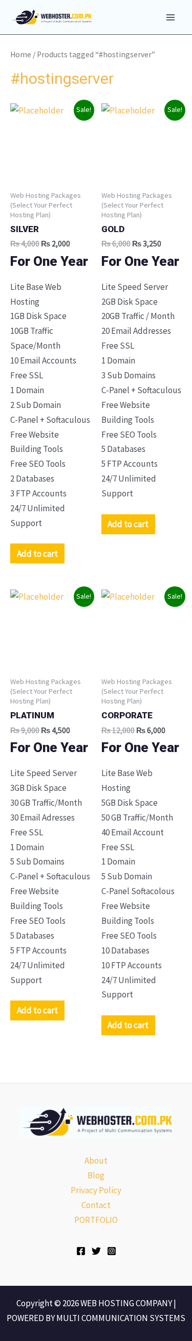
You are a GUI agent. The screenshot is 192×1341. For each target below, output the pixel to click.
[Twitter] (96, 1251)
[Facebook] (81, 1251)
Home (20, 54)
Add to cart (37, 553)
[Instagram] (111, 1251)
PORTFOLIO (96, 1219)
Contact (96, 1205)
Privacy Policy (96, 1190)
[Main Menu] (170, 17)
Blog (96, 1175)
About (96, 1160)
